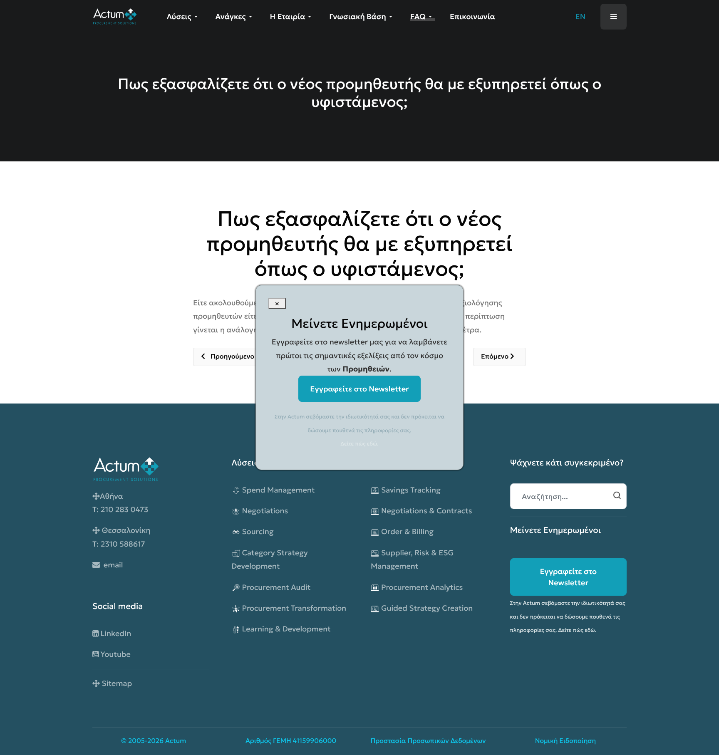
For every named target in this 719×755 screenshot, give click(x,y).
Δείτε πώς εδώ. (577, 630)
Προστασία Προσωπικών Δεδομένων (428, 741)
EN (580, 16)
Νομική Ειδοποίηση (565, 741)
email (111, 564)
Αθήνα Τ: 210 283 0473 (120, 502)
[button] (184, 16)
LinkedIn (115, 633)
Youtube (115, 654)
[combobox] (568, 496)
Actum (175, 741)
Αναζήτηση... (617, 495)
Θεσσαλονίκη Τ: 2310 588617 (121, 536)
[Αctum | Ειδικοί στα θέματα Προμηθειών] (114, 15)
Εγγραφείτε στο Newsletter (568, 577)
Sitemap (116, 683)
